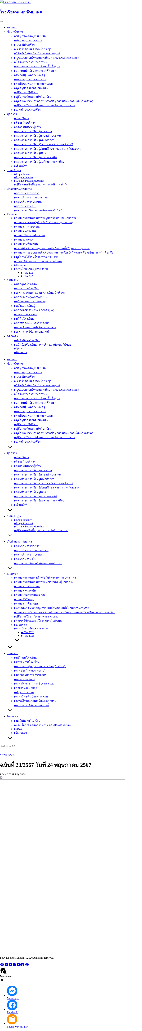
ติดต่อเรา (12, 336)
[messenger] (10, 965)
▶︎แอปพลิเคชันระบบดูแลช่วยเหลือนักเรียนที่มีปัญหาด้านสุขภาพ (52, 248)
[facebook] (2, 965)
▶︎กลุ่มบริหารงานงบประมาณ (31, 197)
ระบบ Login (14, 170)
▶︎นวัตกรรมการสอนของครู (30, 301)
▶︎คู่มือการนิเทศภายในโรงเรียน (32, 96)
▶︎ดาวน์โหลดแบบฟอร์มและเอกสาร (35, 327)
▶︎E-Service (20, 265)
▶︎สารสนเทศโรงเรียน (26, 288)
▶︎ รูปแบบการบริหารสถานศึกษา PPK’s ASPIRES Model (46, 57)
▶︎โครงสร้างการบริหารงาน (30, 62)
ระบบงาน (12, 279)
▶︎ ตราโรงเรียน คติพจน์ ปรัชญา (32, 49)
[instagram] (14, 965)
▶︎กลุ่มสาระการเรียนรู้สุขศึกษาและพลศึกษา (40, 161)
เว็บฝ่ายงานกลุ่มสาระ (19, 188)
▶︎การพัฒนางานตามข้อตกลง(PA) (34, 310)
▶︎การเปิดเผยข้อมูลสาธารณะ (31, 268)
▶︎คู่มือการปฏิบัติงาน (26, 92)
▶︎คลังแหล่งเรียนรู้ (24, 305)
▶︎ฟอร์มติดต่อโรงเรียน (27, 340)
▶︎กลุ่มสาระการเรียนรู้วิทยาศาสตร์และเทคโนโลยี (43, 144)
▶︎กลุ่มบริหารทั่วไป (25, 206)
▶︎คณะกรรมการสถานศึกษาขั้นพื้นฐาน (37, 66)
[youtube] (19, 965)
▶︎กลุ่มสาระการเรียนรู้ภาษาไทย (33, 131)
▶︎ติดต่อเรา (20, 352)
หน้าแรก (12, 27)
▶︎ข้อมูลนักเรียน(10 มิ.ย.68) (30, 36)
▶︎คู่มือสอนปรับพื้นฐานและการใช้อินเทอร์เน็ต (41, 184)
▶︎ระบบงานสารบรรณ (27, 226)
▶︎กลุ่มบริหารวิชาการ (26, 193)
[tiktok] (23, 965)
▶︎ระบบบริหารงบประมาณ (29, 235)
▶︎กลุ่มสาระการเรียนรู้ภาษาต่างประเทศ (37, 135)
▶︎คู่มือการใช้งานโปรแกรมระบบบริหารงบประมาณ (44, 105)
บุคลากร (12, 114)
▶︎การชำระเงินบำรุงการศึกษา (32, 323)
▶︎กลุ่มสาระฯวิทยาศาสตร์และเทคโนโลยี (38, 210)
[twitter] (6, 965)
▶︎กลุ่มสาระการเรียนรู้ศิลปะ (30, 153)
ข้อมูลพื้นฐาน (15, 31)
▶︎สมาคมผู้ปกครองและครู (29, 75)
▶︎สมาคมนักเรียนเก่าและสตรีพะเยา (35, 70)
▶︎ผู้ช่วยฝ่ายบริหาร (25, 122)
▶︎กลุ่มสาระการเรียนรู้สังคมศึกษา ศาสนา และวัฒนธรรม (47, 148)
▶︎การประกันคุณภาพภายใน (30, 297)
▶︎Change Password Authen (29, 180)
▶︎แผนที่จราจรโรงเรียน (27, 109)
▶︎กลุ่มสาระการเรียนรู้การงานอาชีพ (35, 157)
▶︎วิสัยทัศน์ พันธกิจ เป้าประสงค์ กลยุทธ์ (37, 53)
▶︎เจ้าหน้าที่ (20, 166)
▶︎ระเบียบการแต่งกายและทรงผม (33, 83)
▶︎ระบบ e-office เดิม (25, 230)
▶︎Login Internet (23, 174)
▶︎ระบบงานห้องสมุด (26, 243)
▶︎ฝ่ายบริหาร (21, 118)
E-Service (12, 214)
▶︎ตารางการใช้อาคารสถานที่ (31, 331)
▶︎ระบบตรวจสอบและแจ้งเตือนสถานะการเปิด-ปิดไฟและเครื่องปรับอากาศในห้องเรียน (64, 252)
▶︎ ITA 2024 (27, 272)
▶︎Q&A (18, 348)
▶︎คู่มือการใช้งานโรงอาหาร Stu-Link (36, 256)
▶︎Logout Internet (23, 177)
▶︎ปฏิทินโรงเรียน (24, 318)
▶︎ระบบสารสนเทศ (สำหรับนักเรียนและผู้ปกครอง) (43, 222)
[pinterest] (27, 965)
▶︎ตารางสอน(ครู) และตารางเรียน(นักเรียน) (40, 292)
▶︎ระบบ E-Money (24, 239)
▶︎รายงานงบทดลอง (25, 314)
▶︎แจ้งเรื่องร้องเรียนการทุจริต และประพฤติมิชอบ (43, 344)
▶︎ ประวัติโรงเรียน (24, 44)
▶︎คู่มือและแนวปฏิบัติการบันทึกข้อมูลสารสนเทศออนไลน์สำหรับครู (54, 101)
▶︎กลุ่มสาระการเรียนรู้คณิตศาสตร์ (34, 140)
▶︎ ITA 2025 (27, 275)
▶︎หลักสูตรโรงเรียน (25, 284)
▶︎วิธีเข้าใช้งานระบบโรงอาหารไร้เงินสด (38, 261)
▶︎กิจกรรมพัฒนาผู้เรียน (27, 127)
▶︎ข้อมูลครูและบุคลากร (28, 40)
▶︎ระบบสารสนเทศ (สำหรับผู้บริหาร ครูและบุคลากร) (45, 217)
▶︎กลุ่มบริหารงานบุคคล (28, 201)
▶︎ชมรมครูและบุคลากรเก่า (30, 79)
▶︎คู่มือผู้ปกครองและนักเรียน (31, 88)
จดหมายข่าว (7, 754)
